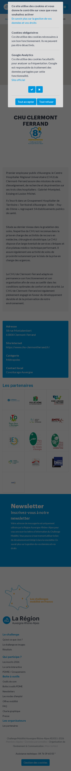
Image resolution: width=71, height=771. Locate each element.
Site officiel (18, 79)
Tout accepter (26, 101)
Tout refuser (46, 101)
